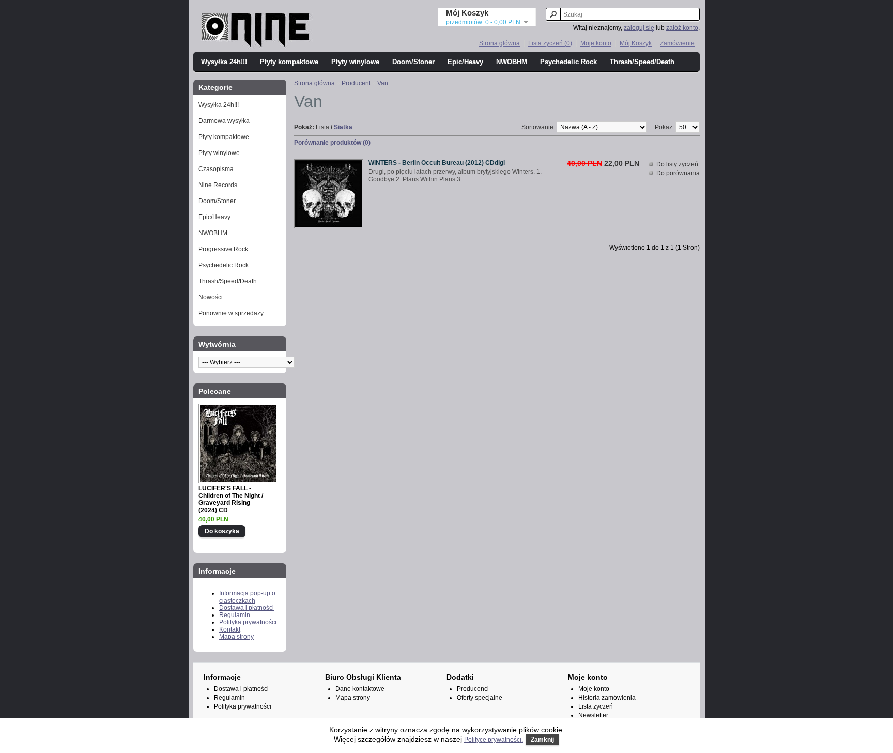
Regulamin (234, 615)
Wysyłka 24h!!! (224, 62)
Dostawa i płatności (246, 607)
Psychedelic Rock (568, 62)
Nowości (210, 297)
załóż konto (682, 28)
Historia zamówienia (607, 697)
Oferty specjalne (479, 697)
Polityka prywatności (247, 622)
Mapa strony (236, 636)
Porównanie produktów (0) (332, 142)
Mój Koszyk (636, 43)
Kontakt (229, 629)
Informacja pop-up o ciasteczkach (247, 597)
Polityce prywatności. (493, 739)
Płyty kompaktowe (289, 62)
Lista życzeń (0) (550, 43)
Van (382, 83)
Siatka (343, 127)
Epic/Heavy (465, 62)
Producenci (473, 689)
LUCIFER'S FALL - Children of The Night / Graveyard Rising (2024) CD (230, 499)
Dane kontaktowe (359, 689)
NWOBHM (511, 62)
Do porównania (678, 173)
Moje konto (595, 43)
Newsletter (593, 715)
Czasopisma (216, 169)
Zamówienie (677, 43)
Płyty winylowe (355, 62)
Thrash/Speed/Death (642, 62)
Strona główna (499, 43)
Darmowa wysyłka (224, 121)
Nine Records (217, 185)
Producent (356, 83)
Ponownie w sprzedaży (231, 313)
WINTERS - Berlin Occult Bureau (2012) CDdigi (436, 162)
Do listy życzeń (677, 164)
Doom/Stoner (413, 62)
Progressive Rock (223, 249)
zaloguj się (639, 28)
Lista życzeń (595, 706)
